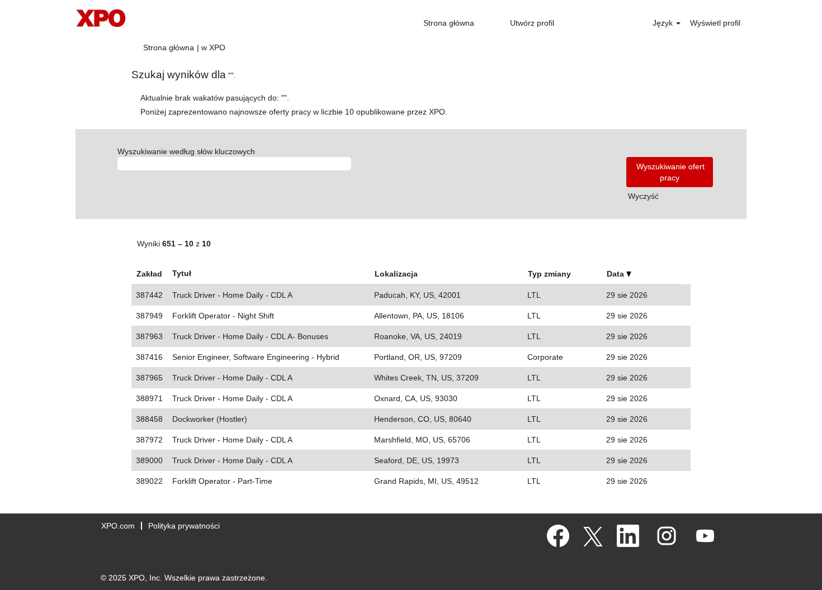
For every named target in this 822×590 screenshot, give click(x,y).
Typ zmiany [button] (549, 273)
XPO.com (118, 525)
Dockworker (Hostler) (209, 419)
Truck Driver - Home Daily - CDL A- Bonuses (250, 336)
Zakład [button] (149, 273)
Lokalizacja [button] (396, 273)
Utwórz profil (532, 22)
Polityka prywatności (184, 525)
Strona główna (448, 22)
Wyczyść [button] (643, 196)
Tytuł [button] (181, 273)
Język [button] (664, 22)
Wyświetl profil (715, 22)
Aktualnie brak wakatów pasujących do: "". (214, 97)
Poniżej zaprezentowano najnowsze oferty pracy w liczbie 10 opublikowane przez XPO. (293, 111)
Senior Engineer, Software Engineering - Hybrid (255, 357)
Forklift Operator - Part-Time (222, 481)
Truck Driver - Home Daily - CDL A (232, 295)
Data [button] (616, 273)
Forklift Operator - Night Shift (223, 315)
